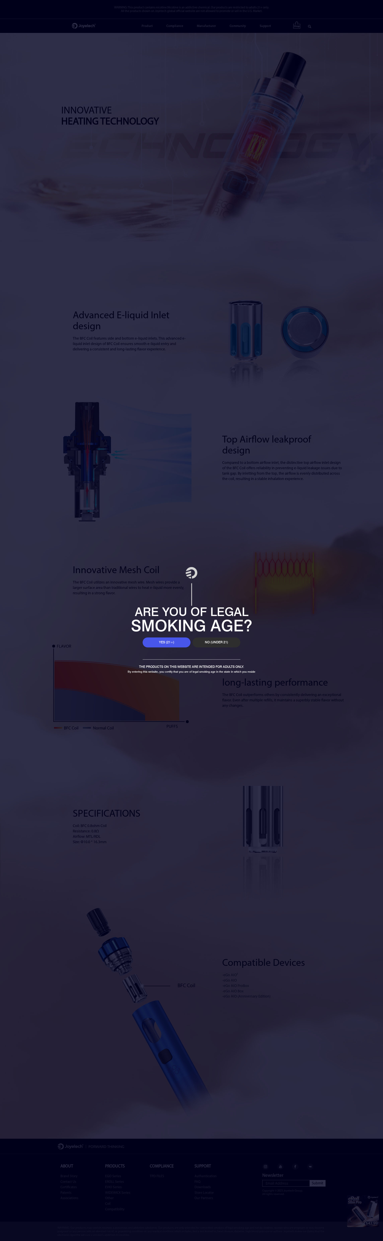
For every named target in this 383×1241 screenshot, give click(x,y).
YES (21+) (166, 642)
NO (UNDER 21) (216, 642)
